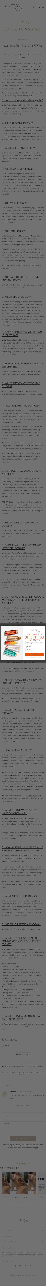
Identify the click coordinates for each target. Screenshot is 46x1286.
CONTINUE (34, 654)
